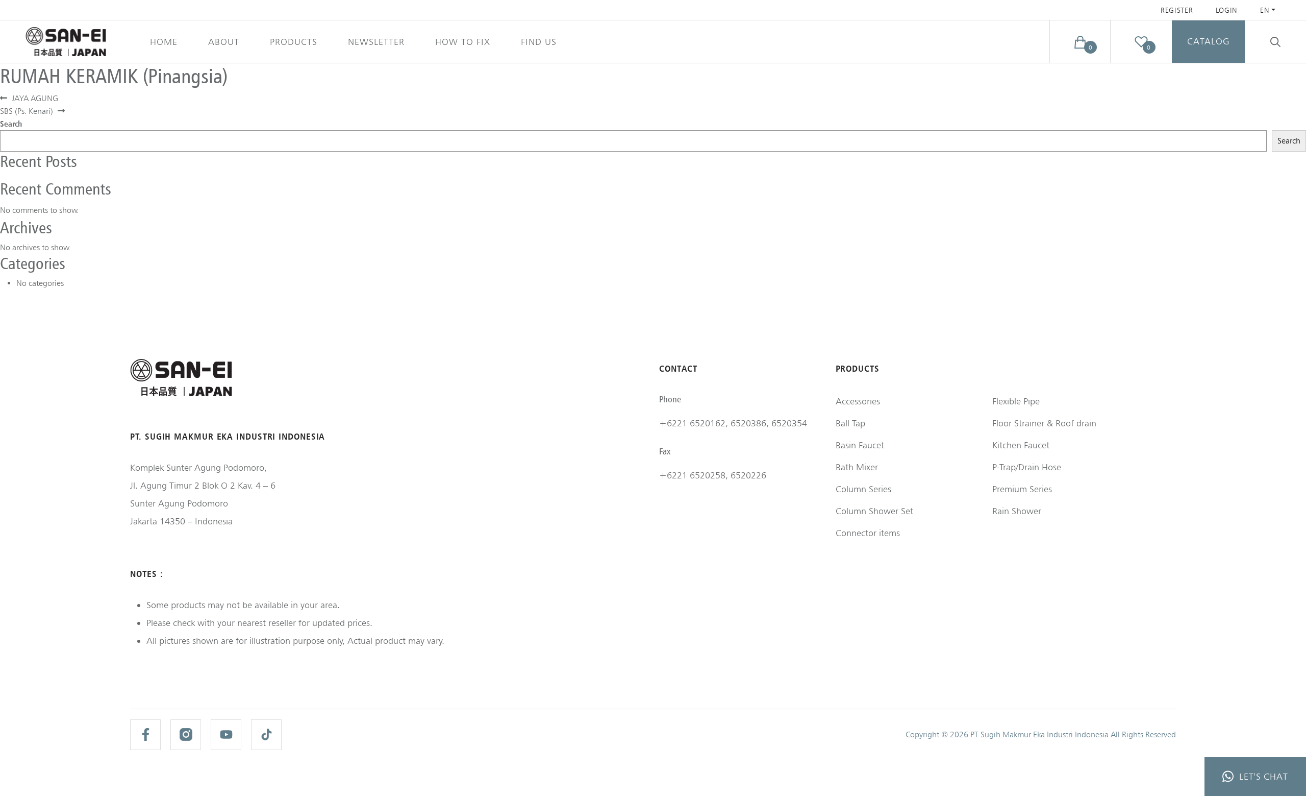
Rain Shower (1016, 510)
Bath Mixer (857, 467)
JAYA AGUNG (34, 98)
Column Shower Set (874, 510)
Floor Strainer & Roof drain (1044, 423)
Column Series (863, 489)
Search (11, 123)
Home (164, 41)
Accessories (858, 401)
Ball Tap (850, 423)
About (223, 41)
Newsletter (376, 41)
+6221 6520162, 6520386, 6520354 (733, 423)
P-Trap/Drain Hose (1026, 467)
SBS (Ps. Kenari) (26, 111)
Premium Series (1022, 489)
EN (1264, 10)
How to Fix (462, 41)
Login (1227, 10)
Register (1177, 10)
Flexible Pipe (1016, 401)
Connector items (868, 532)
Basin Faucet (860, 445)
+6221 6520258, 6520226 (712, 475)
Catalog (1208, 41)
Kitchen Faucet (1020, 445)
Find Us (539, 41)
